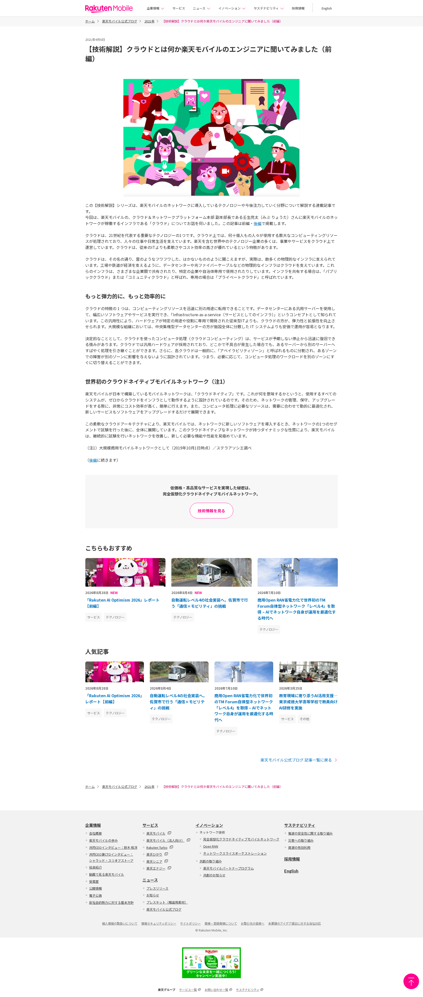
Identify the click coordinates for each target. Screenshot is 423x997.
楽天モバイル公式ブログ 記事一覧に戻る (296, 760)
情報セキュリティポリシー (158, 923)
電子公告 (95, 895)
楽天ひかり (154, 854)
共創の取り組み (211, 861)
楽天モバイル (155, 833)
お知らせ (152, 895)
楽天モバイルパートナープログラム (228, 868)
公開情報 (95, 888)
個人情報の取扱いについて (119, 923)
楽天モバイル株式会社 (109, 9)
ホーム (90, 21)
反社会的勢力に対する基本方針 (111, 902)
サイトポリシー (190, 923)
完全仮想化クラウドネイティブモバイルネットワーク (241, 839)
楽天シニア (154, 861)
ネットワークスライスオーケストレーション (235, 853)
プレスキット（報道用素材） (167, 902)
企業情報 (153, 8)
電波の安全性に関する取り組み (310, 833)
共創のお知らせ (214, 875)
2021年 (149, 21)
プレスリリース (157, 888)
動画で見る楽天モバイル (106, 874)
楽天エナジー (155, 868)
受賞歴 (94, 881)
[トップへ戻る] (411, 981)
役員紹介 (95, 867)
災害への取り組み (301, 840)
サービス (178, 8)
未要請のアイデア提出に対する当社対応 (294, 923)
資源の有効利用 (299, 847)
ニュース (199, 8)
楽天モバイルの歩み (103, 840)
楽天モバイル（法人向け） (165, 840)
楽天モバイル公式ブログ (119, 21)
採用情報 (298, 8)
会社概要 (95, 833)
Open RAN (210, 846)
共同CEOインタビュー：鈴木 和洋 (113, 847)
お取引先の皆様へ (252, 923)
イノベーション (229, 8)
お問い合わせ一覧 (216, 989)
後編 (257, 223)
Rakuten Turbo (156, 847)
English (327, 8)
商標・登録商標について (221, 923)
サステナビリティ (266, 8)
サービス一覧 (188, 989)
